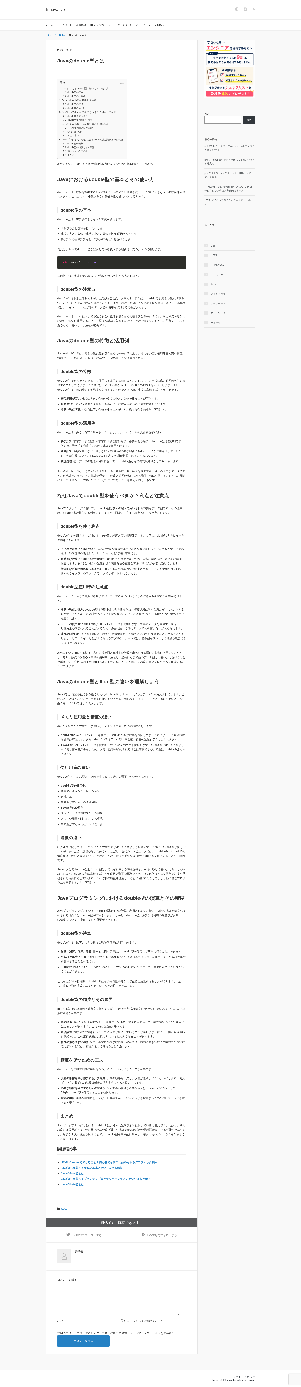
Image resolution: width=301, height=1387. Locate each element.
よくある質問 (218, 293)
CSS (213, 245)
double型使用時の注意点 (79, 120)
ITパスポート (64, 25)
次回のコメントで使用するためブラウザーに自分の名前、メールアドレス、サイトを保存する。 (117, 1333)
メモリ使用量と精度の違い (81, 128)
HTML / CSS (97, 25)
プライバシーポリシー (244, 1377)
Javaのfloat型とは (72, 1173)
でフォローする (87, 1235)
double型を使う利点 (77, 116)
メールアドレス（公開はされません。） (142, 1321)
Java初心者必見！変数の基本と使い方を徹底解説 (92, 1167)
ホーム (49, 25)
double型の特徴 (75, 104)
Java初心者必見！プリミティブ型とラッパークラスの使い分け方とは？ (106, 1178)
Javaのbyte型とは (72, 1184)
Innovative (55, 9)
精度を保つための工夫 (78, 151)
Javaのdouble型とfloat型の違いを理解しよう (86, 124)
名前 (59, 1321)
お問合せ (160, 25)
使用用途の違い (75, 131)
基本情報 (81, 25)
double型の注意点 (76, 96)
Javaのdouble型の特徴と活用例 (79, 100)
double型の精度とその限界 (80, 147)
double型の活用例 (76, 108)
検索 (206, 113)
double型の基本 (75, 92)
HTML (214, 255)
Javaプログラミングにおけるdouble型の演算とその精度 (92, 139)
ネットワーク (143, 25)
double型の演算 (75, 143)
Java (110, 25)
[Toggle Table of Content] (119, 83)
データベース (124, 25)
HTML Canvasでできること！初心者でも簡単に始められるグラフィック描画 (109, 1162)
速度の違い (73, 135)
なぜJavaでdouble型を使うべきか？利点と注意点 (89, 112)
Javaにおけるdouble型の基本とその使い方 (85, 88)
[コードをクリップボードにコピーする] (182, 264)
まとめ (70, 155)
